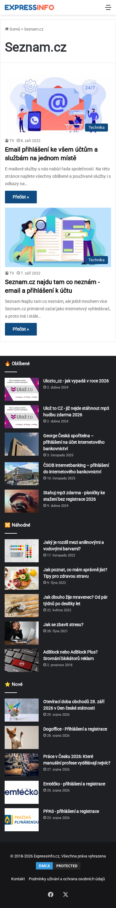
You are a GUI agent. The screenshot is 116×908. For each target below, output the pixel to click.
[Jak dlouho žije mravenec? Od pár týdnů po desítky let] (22, 605)
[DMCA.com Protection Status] (58, 869)
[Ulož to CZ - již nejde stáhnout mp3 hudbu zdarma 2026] (22, 416)
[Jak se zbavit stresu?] (22, 633)
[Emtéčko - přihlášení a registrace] (22, 792)
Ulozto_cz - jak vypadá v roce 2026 (76, 380)
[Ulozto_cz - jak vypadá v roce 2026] (22, 389)
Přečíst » (21, 196)
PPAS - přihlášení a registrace (71, 811)
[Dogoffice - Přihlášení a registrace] (22, 737)
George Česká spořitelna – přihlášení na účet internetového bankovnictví (74, 442)
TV (12, 141)
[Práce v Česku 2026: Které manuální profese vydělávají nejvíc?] (22, 764)
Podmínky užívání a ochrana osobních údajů (67, 879)
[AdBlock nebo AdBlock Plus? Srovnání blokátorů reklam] (22, 660)
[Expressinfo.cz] (29, 7)
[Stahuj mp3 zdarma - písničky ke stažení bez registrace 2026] (22, 501)
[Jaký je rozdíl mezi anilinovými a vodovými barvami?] (22, 550)
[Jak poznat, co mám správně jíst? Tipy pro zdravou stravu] (22, 578)
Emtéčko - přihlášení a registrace (74, 783)
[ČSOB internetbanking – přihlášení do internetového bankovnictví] (22, 473)
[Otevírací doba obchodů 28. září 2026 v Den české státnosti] (22, 710)
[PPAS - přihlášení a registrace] (22, 819)
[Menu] (108, 10)
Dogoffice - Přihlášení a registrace (75, 729)
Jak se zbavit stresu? (63, 624)
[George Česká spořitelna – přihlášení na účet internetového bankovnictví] (22, 444)
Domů (14, 29)
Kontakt (18, 879)
